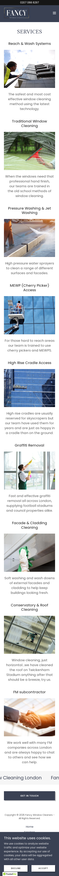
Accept (43, 868)
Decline (16, 868)
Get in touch (29, 795)
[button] (54, 13)
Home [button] (29, 827)
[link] (16, 12)
